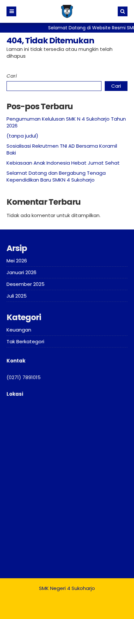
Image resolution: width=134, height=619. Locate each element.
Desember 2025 (26, 284)
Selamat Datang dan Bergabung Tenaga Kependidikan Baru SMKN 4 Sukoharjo (56, 176)
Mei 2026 (17, 260)
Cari (12, 75)
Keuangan (19, 329)
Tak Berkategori (25, 341)
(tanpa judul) (22, 135)
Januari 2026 (21, 272)
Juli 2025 (17, 295)
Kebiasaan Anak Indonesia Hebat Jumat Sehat (63, 162)
